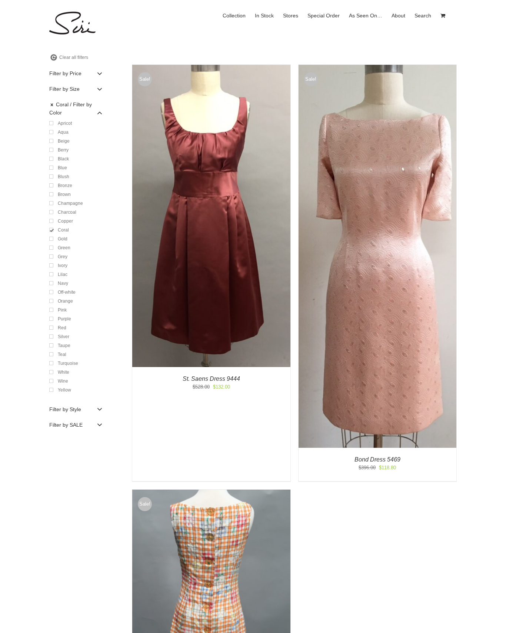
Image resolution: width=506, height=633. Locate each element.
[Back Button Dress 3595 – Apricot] (211, 493)
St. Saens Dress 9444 (211, 379)
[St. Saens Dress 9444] (211, 68)
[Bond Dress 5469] (378, 68)
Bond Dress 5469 (377, 459)
